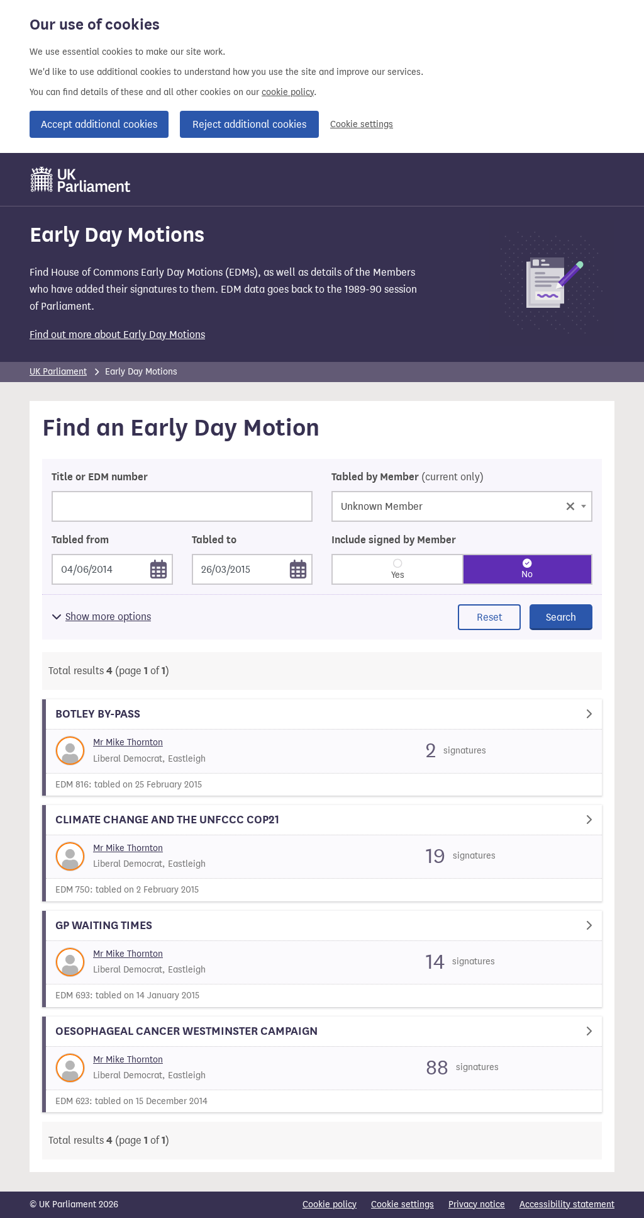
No (527, 574)
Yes (397, 575)
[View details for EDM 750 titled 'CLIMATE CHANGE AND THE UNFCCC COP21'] (322, 853)
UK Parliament (58, 371)
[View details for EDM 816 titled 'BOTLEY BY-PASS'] (322, 747)
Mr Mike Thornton (128, 742)
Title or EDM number (100, 477)
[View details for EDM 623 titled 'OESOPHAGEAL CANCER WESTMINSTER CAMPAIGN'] (322, 1065)
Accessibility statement (566, 1204)
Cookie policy (330, 1204)
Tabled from (80, 540)
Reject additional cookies (249, 124)
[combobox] (461, 506)
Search (561, 617)
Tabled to (214, 540)
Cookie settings (361, 124)
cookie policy (288, 92)
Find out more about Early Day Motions (117, 335)
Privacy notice (476, 1204)
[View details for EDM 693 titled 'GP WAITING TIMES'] (322, 959)
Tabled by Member (407, 477)
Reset (489, 617)
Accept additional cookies (99, 124)
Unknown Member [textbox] (458, 505)
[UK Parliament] (81, 179)
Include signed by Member (393, 540)
